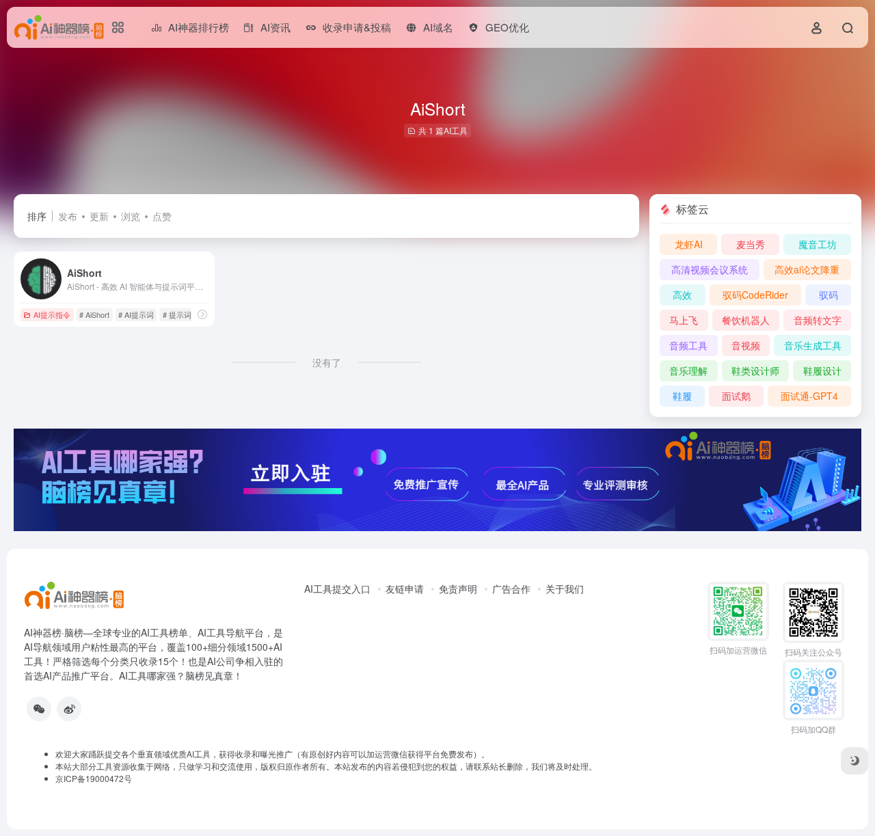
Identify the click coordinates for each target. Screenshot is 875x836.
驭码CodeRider (755, 294)
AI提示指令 (51, 314)
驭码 (828, 294)
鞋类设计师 (755, 370)
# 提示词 (177, 314)
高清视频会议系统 (709, 269)
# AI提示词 (136, 314)
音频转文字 (818, 320)
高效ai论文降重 (807, 269)
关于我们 (565, 588)
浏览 (130, 216)
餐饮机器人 (746, 320)
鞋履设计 (822, 370)
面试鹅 (736, 396)
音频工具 (688, 345)
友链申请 (405, 588)
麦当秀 (750, 244)
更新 (99, 216)
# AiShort (94, 314)
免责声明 (458, 588)
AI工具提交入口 (337, 588)
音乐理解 (688, 370)
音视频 (745, 345)
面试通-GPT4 (809, 396)
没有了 (326, 362)
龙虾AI (689, 244)
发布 (67, 216)
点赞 (162, 216)
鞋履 (682, 396)
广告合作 (511, 588)
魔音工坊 (817, 244)
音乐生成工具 (813, 345)
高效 (682, 294)
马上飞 (683, 320)
